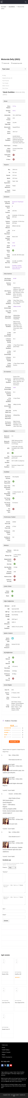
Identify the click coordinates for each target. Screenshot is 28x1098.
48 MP (14, 278)
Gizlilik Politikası (5, 1049)
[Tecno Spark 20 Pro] (20, 994)
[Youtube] (11, 1065)
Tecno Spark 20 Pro (19, 1002)
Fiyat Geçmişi (5, 80)
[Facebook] (2, 1065)
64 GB (13, 245)
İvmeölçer (14, 265)
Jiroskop (19, 265)
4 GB (13, 242)
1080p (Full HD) (17, 306)
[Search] (25, 2)
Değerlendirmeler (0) (7, 78)
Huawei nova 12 (6, 1029)
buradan (20, 1086)
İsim (4, 908)
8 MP (14, 387)
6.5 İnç (14, 106)
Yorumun (5, 872)
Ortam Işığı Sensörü (17, 267)
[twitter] (5, 1065)
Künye (3, 1047)
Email (4, 914)
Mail (14, 1095)
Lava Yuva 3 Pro (6, 1002)
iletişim (3, 1054)
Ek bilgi (4, 75)
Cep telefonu (12, 6)
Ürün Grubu (5, 88)
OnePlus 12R (18, 974)
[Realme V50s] (7, 965)
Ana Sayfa (3, 6)
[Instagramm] (8, 1065)
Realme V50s (5, 974)
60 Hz (14, 110)
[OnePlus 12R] (20, 965)
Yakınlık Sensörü (16, 268)
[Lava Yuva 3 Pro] (7, 994)
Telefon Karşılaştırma (7, 1057)
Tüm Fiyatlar (5, 83)
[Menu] (2, 2)
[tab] (14, 75)
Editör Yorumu (5, 85)
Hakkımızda (5, 1045)
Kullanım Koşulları (6, 1052)
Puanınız (5, 867)
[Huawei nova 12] (7, 1020)
